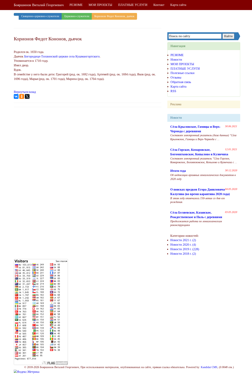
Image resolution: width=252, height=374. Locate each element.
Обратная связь (180, 82)
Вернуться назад (25, 92)
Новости (176, 59)
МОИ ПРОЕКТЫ (100, 4)
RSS (173, 91)
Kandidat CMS (209, 367)
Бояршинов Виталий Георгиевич (39, 5)
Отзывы (175, 77)
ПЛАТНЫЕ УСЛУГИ (132, 4)
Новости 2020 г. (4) (183, 244)
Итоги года (178, 170)
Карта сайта (178, 4)
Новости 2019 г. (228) (184, 249)
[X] (27, 96)
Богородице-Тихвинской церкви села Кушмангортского (62, 56)
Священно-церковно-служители (40, 16)
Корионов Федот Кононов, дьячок (114, 16)
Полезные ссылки (182, 73)
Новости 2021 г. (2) (183, 240)
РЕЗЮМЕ (76, 4)
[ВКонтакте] (16, 96)
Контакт (158, 4)
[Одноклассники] (21, 96)
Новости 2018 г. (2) (183, 253)
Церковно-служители (76, 16)
